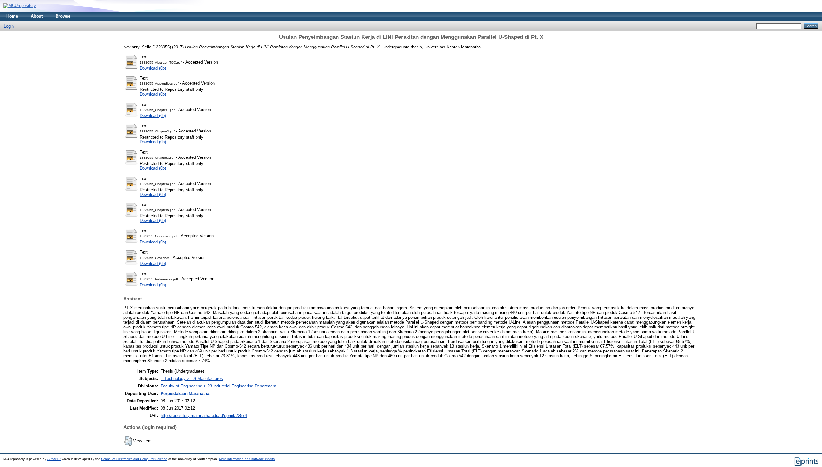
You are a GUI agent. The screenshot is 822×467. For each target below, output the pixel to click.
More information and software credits (247, 459)
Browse (63, 16)
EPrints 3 (54, 459)
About (37, 16)
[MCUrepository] (19, 5)
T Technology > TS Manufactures (192, 378)
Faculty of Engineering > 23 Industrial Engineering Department (218, 386)
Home (12, 16)
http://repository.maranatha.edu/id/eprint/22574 (204, 415)
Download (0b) (153, 68)
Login (9, 26)
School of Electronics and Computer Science (134, 459)
